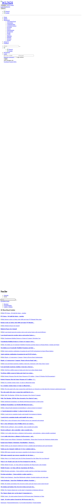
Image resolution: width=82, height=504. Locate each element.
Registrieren (7, 6)
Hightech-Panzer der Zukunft (9, 329)
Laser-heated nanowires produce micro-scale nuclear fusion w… (18, 335)
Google (11, 61)
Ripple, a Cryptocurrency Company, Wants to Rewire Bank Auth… (19, 360)
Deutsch (3, 8)
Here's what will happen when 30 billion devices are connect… (17, 423)
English (7, 13)
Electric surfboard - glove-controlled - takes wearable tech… (17, 430)
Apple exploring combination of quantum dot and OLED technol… (19, 354)
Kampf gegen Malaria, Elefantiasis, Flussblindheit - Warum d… (18, 442)
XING (14, 61)
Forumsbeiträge (8, 305)
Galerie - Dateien (8, 307)
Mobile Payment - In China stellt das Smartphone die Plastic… (18, 468)
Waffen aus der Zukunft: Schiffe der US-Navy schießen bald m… (18, 449)
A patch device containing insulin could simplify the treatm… (17, 417)
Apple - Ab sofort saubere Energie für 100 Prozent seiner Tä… (18, 499)
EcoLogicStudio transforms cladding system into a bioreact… (17, 367)
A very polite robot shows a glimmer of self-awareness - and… (17, 436)
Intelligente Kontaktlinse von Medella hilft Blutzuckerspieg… (17, 404)
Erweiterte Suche (5, 301)
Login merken (20, 57)
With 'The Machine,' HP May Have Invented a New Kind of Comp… (19, 398)
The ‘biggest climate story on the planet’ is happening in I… (17, 493)
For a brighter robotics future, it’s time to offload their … (16, 385)
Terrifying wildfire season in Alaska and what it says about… (17, 373)
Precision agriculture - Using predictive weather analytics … (17, 474)
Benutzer (6, 304)
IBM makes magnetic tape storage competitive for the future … (18, 455)
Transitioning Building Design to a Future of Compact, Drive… (18, 341)
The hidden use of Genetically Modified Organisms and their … (18, 348)
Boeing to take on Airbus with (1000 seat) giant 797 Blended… (17, 322)
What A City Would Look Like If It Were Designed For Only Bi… (18, 461)
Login (2, 6)
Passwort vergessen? (9, 57)
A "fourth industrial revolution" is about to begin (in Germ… (17, 411)
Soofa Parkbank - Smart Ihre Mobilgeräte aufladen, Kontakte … (18, 480)
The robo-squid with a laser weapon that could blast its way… (17, 392)
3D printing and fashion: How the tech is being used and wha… (18, 487)
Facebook (6, 61)
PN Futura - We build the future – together (12, 316)
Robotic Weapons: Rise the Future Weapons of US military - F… (18, 379)
